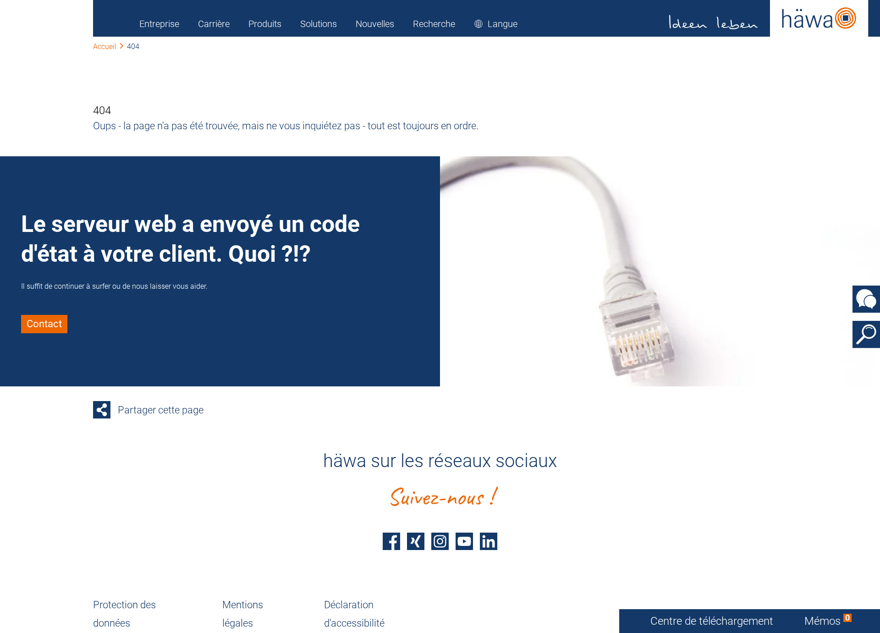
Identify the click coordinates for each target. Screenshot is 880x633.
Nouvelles (375, 23)
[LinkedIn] (488, 541)
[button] (495, 24)
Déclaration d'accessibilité (354, 614)
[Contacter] (866, 299)
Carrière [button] (214, 23)
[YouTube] (464, 541)
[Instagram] (440, 541)
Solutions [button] (318, 23)
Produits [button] (264, 23)
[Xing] (415, 541)
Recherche (434, 23)
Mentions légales (242, 614)
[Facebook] (391, 541)
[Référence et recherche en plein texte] (866, 334)
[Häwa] (769, 18)
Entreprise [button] (159, 23)
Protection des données (124, 614)
